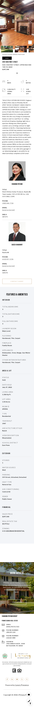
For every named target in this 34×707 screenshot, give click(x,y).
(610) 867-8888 (10, 638)
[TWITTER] (27, 679)
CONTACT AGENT (17, 281)
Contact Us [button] (17, 602)
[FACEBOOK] (7, 679)
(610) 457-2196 (7, 259)
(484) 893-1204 (10, 632)
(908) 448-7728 (7, 203)
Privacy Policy (25, 695)
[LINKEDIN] (12, 679)
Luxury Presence (22, 685)
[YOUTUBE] (17, 679)
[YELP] (22, 679)
